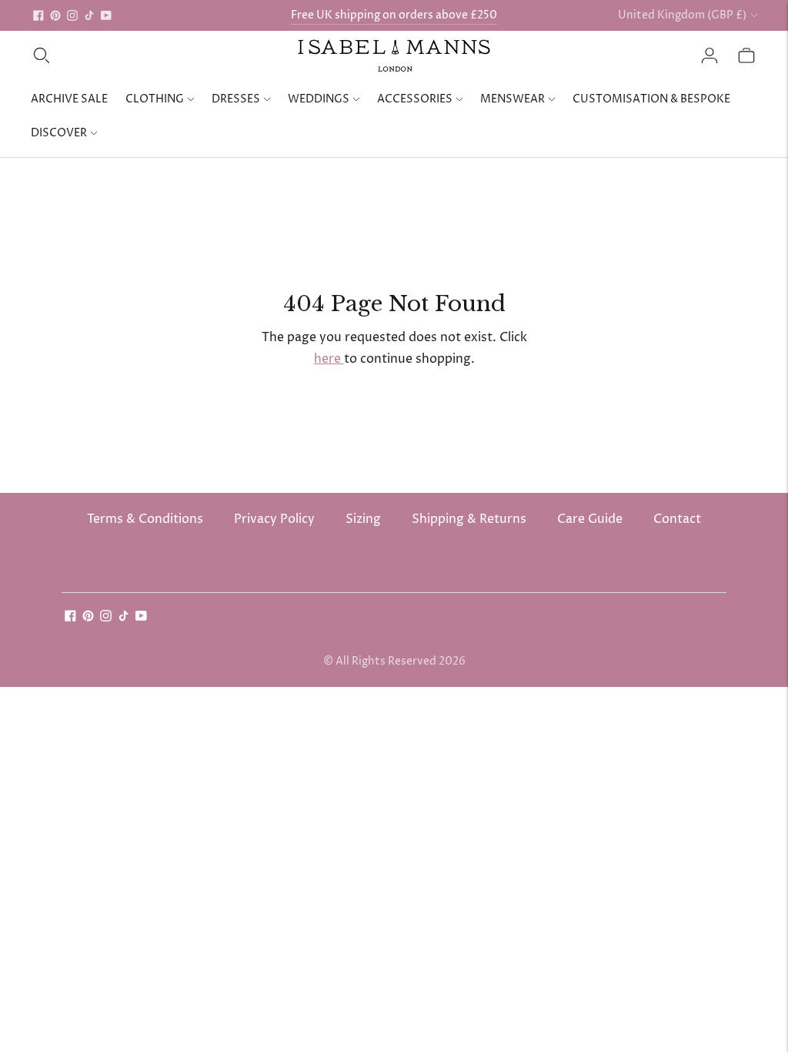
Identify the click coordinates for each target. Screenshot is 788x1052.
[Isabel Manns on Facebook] (38, 15)
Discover (59, 133)
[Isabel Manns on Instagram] (72, 15)
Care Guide (590, 519)
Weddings (318, 99)
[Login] (709, 55)
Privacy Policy (274, 519)
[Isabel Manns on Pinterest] (55, 15)
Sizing (363, 519)
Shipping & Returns (469, 519)
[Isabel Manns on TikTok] (89, 15)
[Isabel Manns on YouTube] (106, 15)
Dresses (236, 99)
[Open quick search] (41, 55)
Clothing (154, 99)
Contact (677, 519)
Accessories (414, 99)
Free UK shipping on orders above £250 (394, 15)
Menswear (512, 99)
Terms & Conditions (145, 519)
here (329, 358)
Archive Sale (69, 99)
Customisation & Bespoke (651, 99)
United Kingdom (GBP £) (682, 15)
